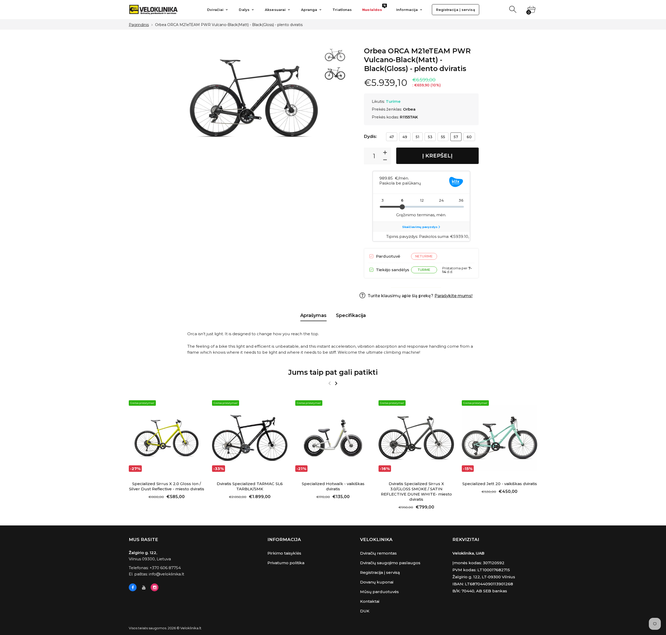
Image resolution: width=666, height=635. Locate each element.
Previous (196, 103)
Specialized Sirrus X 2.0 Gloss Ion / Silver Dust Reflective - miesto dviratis (166, 486)
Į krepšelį (437, 156)
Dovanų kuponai (376, 582)
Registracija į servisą (380, 572)
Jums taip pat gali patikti (333, 372)
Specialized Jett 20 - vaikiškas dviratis (499, 483)
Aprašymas (313, 315)
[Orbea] (335, 56)
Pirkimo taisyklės (284, 553)
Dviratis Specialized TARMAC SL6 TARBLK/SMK (250, 486)
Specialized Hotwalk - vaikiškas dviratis (333, 486)
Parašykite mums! (453, 295)
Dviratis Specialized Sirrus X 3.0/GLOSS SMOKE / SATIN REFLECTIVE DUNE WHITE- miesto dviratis (416, 491)
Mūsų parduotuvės (379, 591)
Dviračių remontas (378, 553)
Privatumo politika (285, 562)
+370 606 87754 (165, 567)
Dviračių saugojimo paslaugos (390, 562)
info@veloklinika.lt (166, 574)
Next (311, 103)
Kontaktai (369, 601)
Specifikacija (351, 315)
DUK (364, 610)
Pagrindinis (139, 24)
